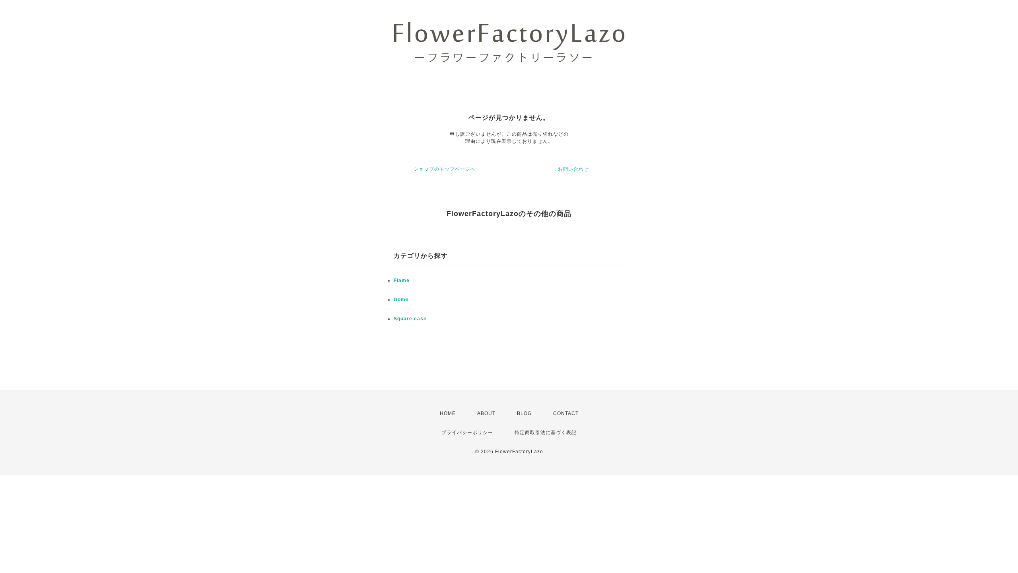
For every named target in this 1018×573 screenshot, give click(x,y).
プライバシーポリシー (467, 432)
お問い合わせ (573, 169)
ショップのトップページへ (445, 169)
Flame (402, 280)
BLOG (524, 413)
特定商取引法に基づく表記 (546, 432)
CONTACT (566, 413)
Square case (410, 319)
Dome (401, 299)
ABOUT (486, 413)
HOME (448, 413)
